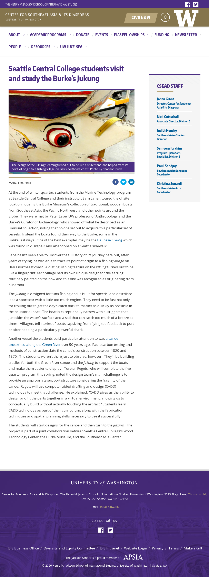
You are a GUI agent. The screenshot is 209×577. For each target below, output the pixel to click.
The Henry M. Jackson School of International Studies (42, 4)
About (14, 34)
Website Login (135, 548)
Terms (173, 548)
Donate (82, 34)
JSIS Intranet (109, 548)
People (15, 46)
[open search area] (165, 17)
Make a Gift (193, 548)
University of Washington (187, 17)
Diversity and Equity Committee (69, 548)
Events (101, 34)
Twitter (196, 4)
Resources (40, 46)
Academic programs (48, 34)
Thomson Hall (197, 494)
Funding (162, 34)
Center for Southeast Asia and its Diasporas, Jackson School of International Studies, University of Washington (51, 18)
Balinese (109, 240)
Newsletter (186, 34)
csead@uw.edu (110, 507)
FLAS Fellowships (129, 34)
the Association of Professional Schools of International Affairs (132, 557)
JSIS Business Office (23, 548)
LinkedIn (131, 182)
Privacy (157, 548)
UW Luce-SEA (71, 46)
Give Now (141, 17)
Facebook (188, 4)
